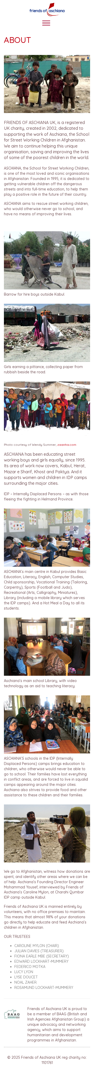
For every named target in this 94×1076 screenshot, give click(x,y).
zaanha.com (66, 445)
